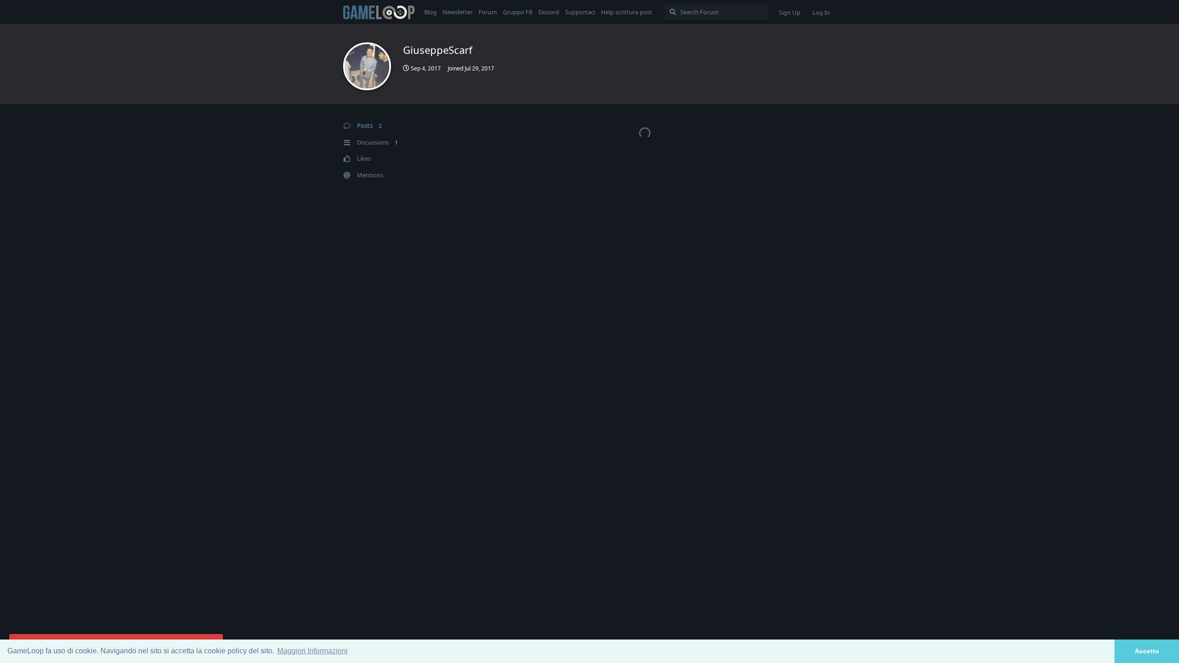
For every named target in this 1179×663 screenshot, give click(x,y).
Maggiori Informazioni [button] (312, 651)
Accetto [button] (1147, 651)
